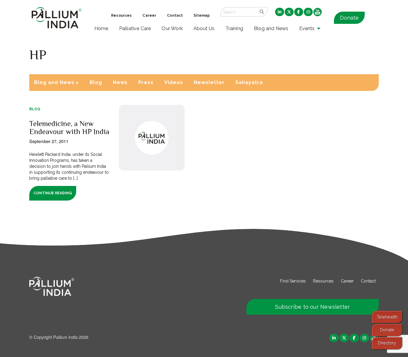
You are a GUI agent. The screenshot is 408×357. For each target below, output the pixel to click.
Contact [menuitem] (175, 15)
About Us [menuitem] (204, 28)
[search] (261, 12)
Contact (368, 281)
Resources (323, 281)
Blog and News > (56, 82)
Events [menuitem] (307, 28)
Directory (387, 342)
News (120, 82)
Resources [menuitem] (121, 15)
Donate (349, 18)
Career (347, 281)
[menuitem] (279, 12)
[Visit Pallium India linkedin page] (333, 337)
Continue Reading (52, 193)
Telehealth (387, 316)
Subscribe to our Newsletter (312, 307)
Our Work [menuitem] (172, 28)
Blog (96, 82)
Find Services (293, 281)
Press (146, 82)
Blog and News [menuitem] (271, 28)
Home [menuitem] (101, 28)
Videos (173, 82)
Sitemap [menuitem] (202, 15)
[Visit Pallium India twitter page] (344, 337)
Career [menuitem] (149, 15)
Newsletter (209, 82)
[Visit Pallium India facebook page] (354, 337)
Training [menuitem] (234, 28)
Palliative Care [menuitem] (135, 28)
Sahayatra (249, 82)
